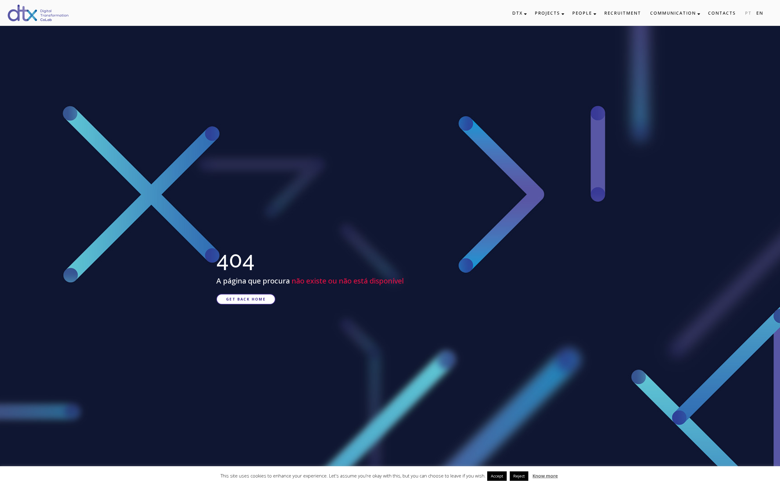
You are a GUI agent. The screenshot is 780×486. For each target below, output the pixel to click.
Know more (545, 476)
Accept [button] (497, 476)
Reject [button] (519, 476)
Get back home (246, 299)
